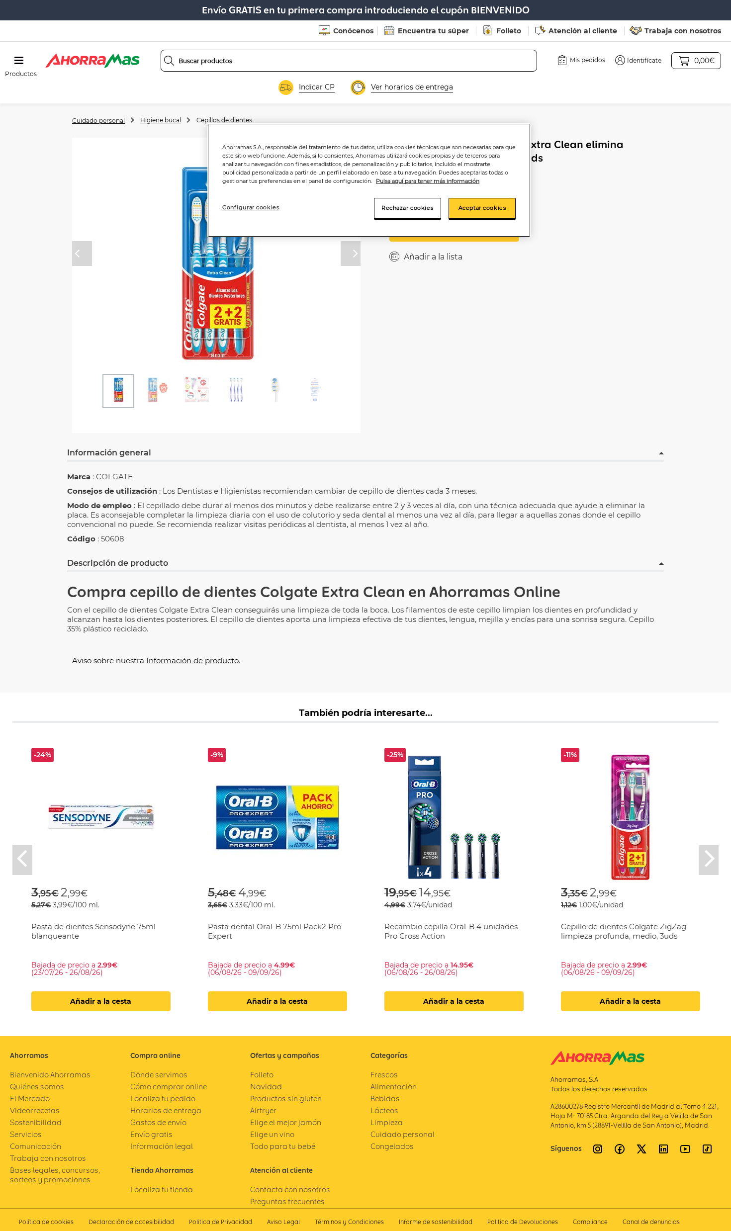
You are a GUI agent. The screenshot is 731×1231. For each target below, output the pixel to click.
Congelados (392, 1146)
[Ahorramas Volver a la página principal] (92, 61)
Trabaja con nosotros (682, 30)
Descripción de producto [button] (117, 563)
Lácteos (384, 1110)
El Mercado (30, 1098)
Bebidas (385, 1098)
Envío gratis (151, 1134)
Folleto (508, 30)
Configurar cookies (250, 207)
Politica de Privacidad (220, 1222)
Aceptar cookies (482, 207)
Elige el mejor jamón (285, 1122)
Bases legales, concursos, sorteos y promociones (55, 1174)
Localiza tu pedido (162, 1098)
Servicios (26, 1134)
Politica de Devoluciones (522, 1222)
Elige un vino (272, 1134)
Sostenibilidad (36, 1122)
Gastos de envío (158, 1122)
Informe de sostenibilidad (435, 1222)
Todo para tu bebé (282, 1146)
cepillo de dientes (193, 591)
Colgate (289, 591)
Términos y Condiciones (349, 1222)
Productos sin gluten (286, 1098)
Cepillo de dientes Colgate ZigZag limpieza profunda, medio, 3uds (623, 931)
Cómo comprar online (168, 1086)
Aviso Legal (283, 1222)
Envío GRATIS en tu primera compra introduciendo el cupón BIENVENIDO (366, 10)
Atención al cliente (582, 30)
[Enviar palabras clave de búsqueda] (169, 61)
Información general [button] (109, 452)
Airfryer (263, 1110)
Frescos (384, 1074)
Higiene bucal (160, 120)
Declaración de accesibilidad (131, 1222)
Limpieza (386, 1122)
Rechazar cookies (407, 207)
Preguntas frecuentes (287, 1201)
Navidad (266, 1086)
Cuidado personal (98, 120)
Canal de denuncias (651, 1222)
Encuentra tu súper (433, 30)
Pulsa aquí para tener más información (427, 180)
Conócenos (353, 30)
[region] (369, 180)
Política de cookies (46, 1222)
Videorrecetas (35, 1110)
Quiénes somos (37, 1086)
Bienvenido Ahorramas (50, 1074)
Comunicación (35, 1146)
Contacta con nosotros (290, 1189)
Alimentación (393, 1086)
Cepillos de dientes (224, 120)
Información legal (161, 1146)
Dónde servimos (158, 1074)
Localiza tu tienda (161, 1189)
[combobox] (349, 61)
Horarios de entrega (165, 1110)
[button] (638, 60)
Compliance (590, 1222)
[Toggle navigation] (19, 60)
